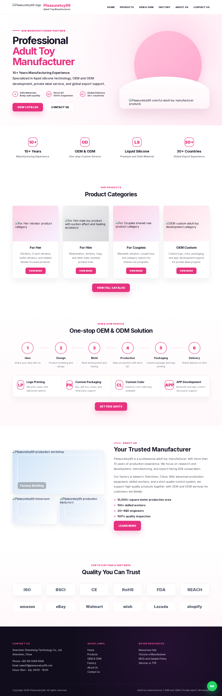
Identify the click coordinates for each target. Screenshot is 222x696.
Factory (91, 663)
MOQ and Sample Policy (152, 658)
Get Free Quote (111, 406)
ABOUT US (182, 7)
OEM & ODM (146, 7)
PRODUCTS (127, 7)
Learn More (127, 525)
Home (90, 650)
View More (35, 270)
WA (212, 686)
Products (92, 654)
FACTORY (164, 7)
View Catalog (27, 107)
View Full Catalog (111, 287)
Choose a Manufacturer (152, 654)
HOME (111, 7)
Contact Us (60, 107)
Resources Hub (147, 650)
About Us (92, 667)
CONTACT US (201, 7)
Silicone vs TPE (147, 663)
